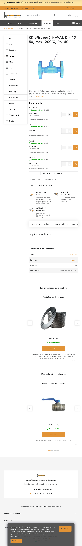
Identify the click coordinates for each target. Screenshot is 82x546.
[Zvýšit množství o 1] (70, 114)
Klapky (11, 44)
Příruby (12, 80)
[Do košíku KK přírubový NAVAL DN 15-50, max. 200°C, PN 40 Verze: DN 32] (75, 164)
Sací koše (13, 109)
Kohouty (12, 56)
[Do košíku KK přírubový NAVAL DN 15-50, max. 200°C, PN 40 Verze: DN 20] (75, 131)
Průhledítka (13, 97)
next (77, 323)
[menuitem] (10, 23)
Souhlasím (65, 529)
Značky (12, 121)
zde (19, 536)
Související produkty (60, 224)
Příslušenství (14, 115)
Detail (53, 348)
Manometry (13, 85)
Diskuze (46, 224)
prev (30, 323)
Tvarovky (12, 91)
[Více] (76, 23)
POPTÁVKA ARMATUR (11, 8)
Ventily (11, 38)
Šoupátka (13, 50)
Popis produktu (35, 224)
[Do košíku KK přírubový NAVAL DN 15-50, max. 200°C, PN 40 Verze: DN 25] (75, 147)
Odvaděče (13, 74)
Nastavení (16, 541)
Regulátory (13, 68)
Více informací (38, 96)
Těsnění (12, 103)
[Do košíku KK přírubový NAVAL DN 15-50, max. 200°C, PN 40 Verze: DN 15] (75, 114)
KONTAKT (25, 8)
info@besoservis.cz (43, 489)
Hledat (55, 15)
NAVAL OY (52, 180)
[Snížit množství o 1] (64, 114)
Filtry (11, 62)
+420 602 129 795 (70, 15)
